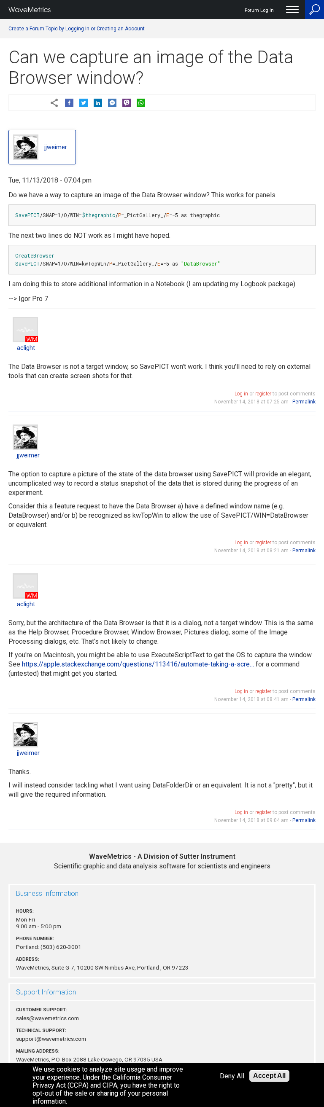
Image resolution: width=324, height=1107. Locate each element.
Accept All (269, 1075)
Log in (241, 394)
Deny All (232, 1076)
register (263, 394)
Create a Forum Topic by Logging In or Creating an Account (76, 29)
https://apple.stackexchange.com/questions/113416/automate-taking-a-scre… (138, 664)
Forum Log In (259, 10)
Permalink (304, 402)
